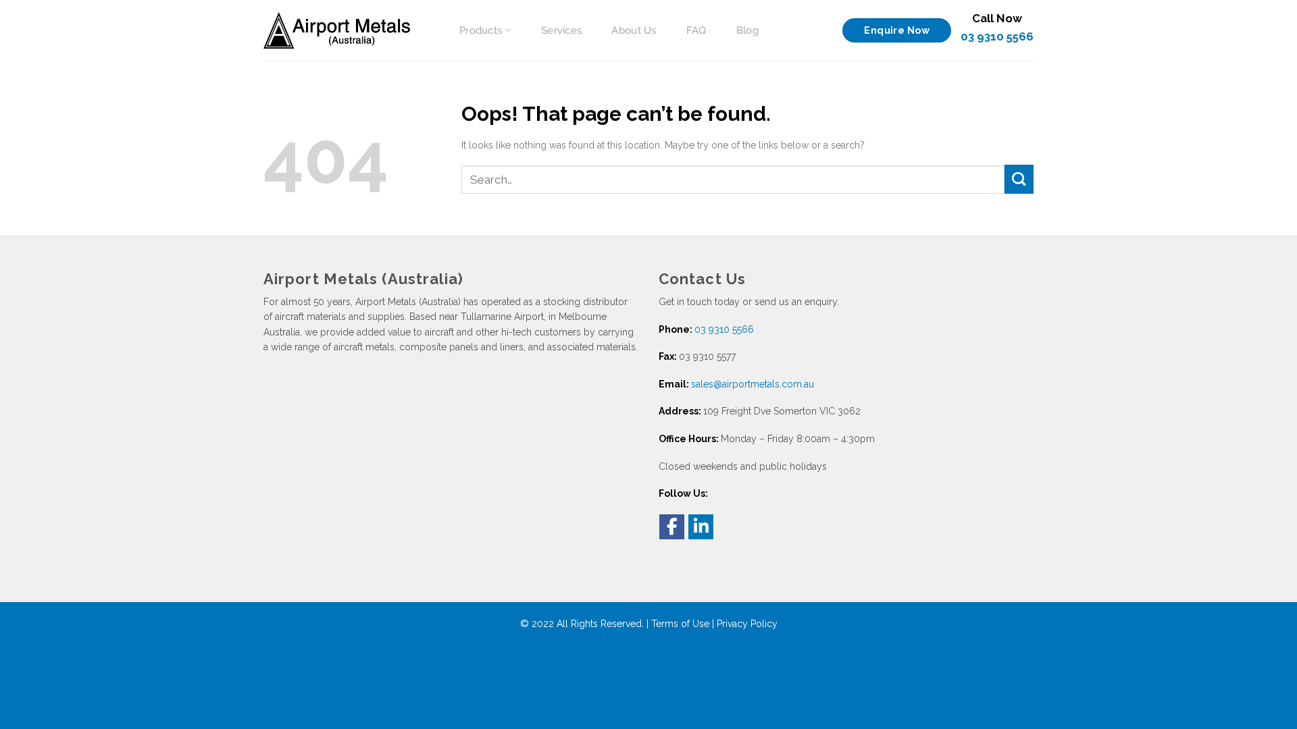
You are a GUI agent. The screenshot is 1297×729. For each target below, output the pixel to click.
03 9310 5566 (997, 36)
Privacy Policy (747, 623)
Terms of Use (680, 623)
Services (561, 30)
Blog (747, 30)
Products (480, 30)
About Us (633, 30)
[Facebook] (671, 526)
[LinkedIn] (700, 526)
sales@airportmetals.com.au (752, 384)
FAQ (696, 30)
